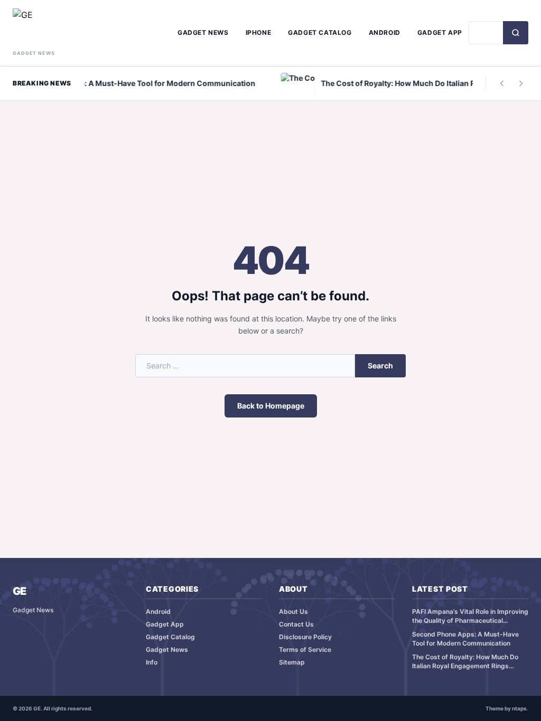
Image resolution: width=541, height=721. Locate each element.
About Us (293, 611)
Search (380, 365)
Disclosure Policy (305, 637)
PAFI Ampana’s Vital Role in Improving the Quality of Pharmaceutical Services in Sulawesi (470, 616)
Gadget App (439, 32)
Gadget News (203, 32)
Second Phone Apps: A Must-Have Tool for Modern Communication (465, 638)
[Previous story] (502, 83)
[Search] (515, 32)
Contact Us (296, 624)
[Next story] (521, 83)
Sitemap (292, 662)
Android (384, 32)
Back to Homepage (270, 405)
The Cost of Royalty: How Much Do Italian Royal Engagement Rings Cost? (465, 661)
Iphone (259, 32)
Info (151, 662)
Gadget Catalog (319, 32)
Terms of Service (305, 649)
